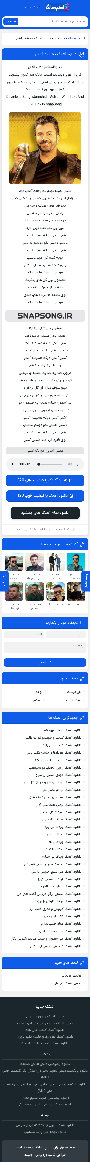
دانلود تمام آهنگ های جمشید (45, 512)
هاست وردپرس (71, 975)
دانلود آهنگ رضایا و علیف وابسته (58, 760)
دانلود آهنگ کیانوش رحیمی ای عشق (56, 946)
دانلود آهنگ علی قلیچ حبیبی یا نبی (56, 872)
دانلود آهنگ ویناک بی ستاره (62, 857)
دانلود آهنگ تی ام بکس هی (62, 790)
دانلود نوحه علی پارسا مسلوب (45, 1132)
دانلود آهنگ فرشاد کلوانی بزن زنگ (58, 901)
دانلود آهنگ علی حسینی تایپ (60, 931)
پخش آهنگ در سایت (66, 983)
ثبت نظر (45, 662)
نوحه (38, 692)
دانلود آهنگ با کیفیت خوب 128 (42, 495)
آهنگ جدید (32, 7)
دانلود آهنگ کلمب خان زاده (62, 745)
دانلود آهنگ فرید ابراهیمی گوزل (59, 879)
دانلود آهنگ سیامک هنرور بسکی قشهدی (53, 864)
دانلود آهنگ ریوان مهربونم (63, 730)
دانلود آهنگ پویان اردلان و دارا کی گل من (53, 782)
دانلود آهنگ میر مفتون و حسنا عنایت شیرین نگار (46, 938)
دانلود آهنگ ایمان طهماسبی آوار (59, 805)
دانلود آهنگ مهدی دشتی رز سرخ (58, 775)
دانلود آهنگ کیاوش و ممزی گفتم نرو (55, 909)
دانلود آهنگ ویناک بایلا (65, 842)
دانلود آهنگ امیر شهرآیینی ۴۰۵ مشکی (55, 797)
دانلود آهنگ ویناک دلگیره (64, 849)
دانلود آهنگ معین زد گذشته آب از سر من (45, 1125)
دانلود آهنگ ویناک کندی (64, 834)
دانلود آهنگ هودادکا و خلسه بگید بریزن (53, 752)
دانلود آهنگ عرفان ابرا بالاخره (61, 886)
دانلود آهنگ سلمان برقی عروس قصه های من (49, 894)
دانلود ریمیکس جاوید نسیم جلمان (45, 1098)
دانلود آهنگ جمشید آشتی (55, 54)
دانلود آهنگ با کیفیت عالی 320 (43, 480)
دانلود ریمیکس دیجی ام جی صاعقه (45, 1064)
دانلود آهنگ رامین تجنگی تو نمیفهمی (55, 767)
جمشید (59, 38)
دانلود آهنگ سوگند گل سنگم (61, 812)
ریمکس (36, 700)
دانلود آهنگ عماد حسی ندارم (61, 923)
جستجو (11, 22)
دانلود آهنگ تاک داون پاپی (63, 916)
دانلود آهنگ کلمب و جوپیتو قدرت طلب (53, 737)
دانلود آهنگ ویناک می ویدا (63, 827)
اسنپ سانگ (76, 38)
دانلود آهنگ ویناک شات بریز (62, 819)
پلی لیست (74, 692)
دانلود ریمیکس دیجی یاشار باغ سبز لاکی (45, 1104)
